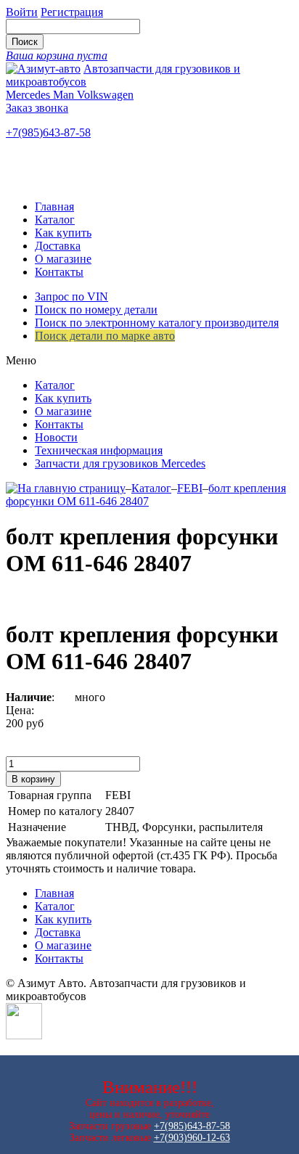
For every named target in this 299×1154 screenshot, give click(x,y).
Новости (56, 437)
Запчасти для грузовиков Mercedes (120, 463)
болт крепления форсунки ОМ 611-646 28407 (146, 494)
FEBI (189, 488)
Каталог (55, 219)
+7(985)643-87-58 (48, 132)
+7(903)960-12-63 (192, 1137)
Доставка (58, 246)
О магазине (63, 259)
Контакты (59, 272)
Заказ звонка (37, 108)
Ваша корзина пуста (56, 55)
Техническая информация (99, 450)
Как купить (63, 232)
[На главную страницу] (66, 488)
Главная (54, 206)
